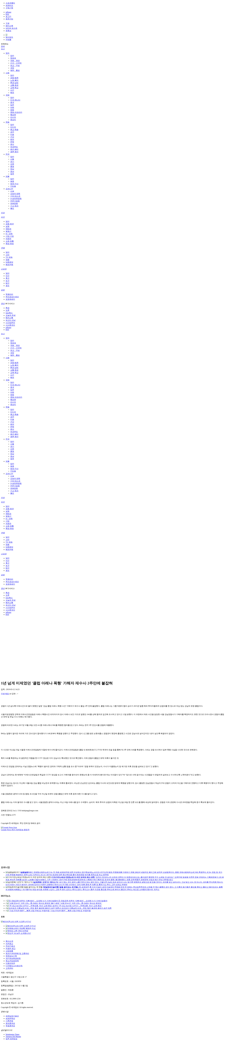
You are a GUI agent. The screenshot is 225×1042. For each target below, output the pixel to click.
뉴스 (3, 49)
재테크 (8, 229)
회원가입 (9, 19)
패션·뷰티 (14, 149)
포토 (3, 290)
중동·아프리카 (16, 112)
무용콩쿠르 (10, 1026)
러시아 (13, 117)
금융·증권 (10, 224)
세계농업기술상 (12, 1016)
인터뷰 (13, 186)
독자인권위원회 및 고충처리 (17, 953)
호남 (12, 171)
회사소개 (9, 941)
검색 (3, 46)
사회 (7, 73)
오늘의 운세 (10, 315)
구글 (7, 23)
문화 (7, 122)
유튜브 (8, 31)
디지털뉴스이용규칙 (14, 966)
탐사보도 (9, 37)
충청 (12, 167)
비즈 (3, 217)
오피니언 (9, 189)
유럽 (12, 110)
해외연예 (9, 265)
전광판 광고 (10, 949)
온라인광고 (10, 946)
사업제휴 (9, 951)
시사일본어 (10, 323)
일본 (12, 105)
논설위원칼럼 (16, 199)
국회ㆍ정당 (15, 61)
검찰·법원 (14, 78)
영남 (12, 169)
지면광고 (9, 944)
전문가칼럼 (15, 201)
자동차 (8, 239)
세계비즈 (9, 5)
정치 (7, 53)
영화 (7, 260)
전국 (7, 154)
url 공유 (12, 694)
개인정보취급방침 (13, 958)
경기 (12, 162)
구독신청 (9, 8)
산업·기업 (10, 236)
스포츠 (4, 269)
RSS (7, 14)
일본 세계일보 (11, 1039)
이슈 (3, 213)
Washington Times (12, 1034)
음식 (12, 144)
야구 (7, 276)
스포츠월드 (10, 3)
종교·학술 (14, 130)
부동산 (8, 231)
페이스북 (9, 26)
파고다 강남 (10, 320)
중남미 (13, 120)
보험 (7, 226)
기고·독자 (14, 206)
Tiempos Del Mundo (13, 1037)
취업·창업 (10, 244)
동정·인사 (14, 184)
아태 (12, 107)
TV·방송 (9, 257)
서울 (12, 159)
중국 (12, 102)
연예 (3, 248)
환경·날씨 (14, 83)
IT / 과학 (9, 234)
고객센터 (9, 968)
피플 (7, 176)
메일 (7, 694)
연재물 (8, 40)
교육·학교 (14, 88)
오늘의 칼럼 (15, 194)
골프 (7, 286)
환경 (7, 308)
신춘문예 (9, 1021)
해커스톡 (9, 318)
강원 (12, 164)
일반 (12, 56)
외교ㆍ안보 (15, 66)
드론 (7, 310)
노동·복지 (14, 80)
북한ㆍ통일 (15, 70)
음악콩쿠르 (10, 1023)
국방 (12, 68)
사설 (12, 191)
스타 (7, 255)
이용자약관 (10, 963)
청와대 (13, 58)
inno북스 (9, 313)
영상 (3, 304)
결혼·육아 (14, 152)
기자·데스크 (15, 196)
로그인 (8, 16)
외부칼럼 (14, 204)
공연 (12, 132)
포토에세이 (10, 299)
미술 (12, 135)
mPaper (8, 12)
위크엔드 (14, 147)
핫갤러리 (9, 294)
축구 (7, 278)
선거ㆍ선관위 (16, 63)
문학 (12, 142)
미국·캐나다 (15, 100)
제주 (12, 174)
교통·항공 (14, 85)
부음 (12, 181)
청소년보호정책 (12, 961)
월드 (12, 208)
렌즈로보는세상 (12, 297)
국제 (7, 95)
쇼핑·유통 (10, 241)
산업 (7, 521)
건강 (12, 137)
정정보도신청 (11, 956)
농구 (7, 281)
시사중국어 (10, 325)
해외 (12, 93)
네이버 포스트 (11, 28)
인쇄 (3, 694)
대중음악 (9, 262)
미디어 (13, 127)
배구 (7, 283)
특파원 (13, 115)
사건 (12, 90)
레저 (12, 139)
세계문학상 (10, 1018)
